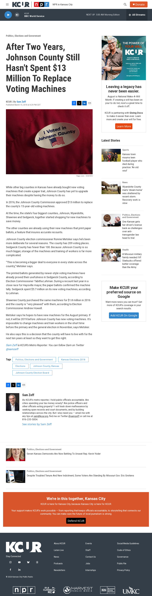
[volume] (17, 15)
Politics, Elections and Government (23, 35)
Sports (125, 150)
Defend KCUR (76, 521)
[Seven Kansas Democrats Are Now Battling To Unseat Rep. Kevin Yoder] (15, 454)
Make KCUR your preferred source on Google (124, 292)
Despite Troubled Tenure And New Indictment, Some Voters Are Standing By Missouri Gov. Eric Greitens (80, 475)
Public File (121, 563)
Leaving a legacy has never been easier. (123, 88)
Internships (91, 570)
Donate (140, 4)
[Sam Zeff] (12, 402)
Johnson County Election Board (32, 373)
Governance (122, 557)
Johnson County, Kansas (46, 366)
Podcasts (58, 563)
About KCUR (59, 543)
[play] (8, 15)
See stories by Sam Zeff (37, 424)
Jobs (88, 563)
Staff (88, 550)
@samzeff (12, 349)
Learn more (124, 126)
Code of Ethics (124, 550)
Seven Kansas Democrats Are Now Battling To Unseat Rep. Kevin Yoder (64, 453)
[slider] (21, 14)
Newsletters (59, 570)
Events (89, 543)
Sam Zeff (21, 101)
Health (125, 250)
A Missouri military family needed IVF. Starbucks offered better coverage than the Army (132, 261)
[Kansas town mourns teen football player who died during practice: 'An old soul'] (111, 155)
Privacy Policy (123, 570)
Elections (20, 366)
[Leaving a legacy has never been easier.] (124, 58)
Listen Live (59, 550)
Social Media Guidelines (128, 543)
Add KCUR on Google (123, 315)
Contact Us (91, 557)
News (125, 182)
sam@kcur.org (41, 416)
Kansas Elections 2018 (73, 359)
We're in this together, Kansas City (76, 498)
